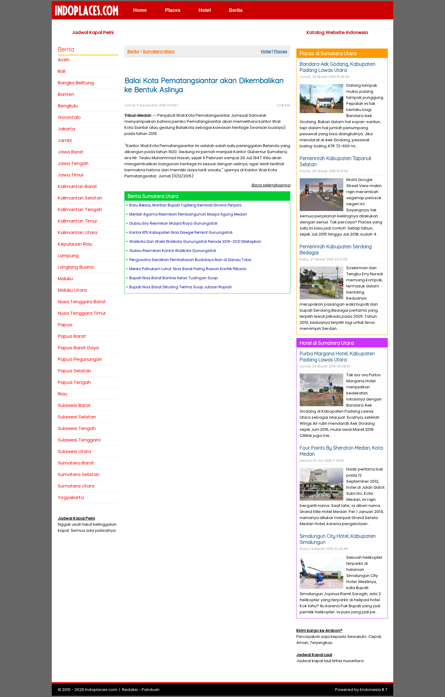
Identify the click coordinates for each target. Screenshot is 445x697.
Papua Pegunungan (80, 359)
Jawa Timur (71, 175)
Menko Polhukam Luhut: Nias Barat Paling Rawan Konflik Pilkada (187, 268)
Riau (62, 393)
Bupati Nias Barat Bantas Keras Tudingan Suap (173, 277)
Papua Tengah (74, 382)
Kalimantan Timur (77, 221)
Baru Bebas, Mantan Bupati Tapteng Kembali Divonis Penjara (185, 205)
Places (172, 10)
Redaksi (130, 689)
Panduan (151, 689)
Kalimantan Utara (77, 232)
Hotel (205, 10)
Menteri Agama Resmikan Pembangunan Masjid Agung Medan (188, 214)
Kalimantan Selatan (80, 198)
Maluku (65, 278)
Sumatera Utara (76, 486)
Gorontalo (69, 117)
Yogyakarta (71, 497)
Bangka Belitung (76, 82)
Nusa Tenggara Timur (82, 313)
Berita (235, 10)
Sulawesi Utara (74, 451)
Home (140, 10)
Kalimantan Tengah (80, 209)
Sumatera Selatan (78, 474)
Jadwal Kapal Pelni (93, 32)
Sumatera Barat (76, 463)
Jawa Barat (71, 152)
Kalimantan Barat (77, 186)
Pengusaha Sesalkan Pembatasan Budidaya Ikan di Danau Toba (190, 259)
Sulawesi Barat (74, 405)
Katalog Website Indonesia (337, 32)
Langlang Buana (76, 267)
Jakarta (66, 129)
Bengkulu (68, 105)
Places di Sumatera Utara (328, 53)
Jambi (65, 140)
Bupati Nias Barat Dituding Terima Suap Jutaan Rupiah (180, 287)
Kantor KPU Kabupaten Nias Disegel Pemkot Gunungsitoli (180, 232)
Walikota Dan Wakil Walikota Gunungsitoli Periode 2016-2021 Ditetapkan (195, 241)
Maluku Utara (72, 290)
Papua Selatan (74, 370)
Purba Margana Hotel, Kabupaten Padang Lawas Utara (337, 356)
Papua (65, 324)
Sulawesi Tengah (77, 428)
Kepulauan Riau (75, 244)
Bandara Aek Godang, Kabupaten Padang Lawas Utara (337, 67)
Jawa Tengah (73, 163)
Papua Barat (72, 336)
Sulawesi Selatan (77, 417)
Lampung (68, 255)
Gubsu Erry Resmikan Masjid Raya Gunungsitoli (173, 223)
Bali (61, 71)
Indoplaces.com (101, 689)
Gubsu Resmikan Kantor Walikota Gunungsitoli (172, 250)
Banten (66, 94)
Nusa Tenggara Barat (82, 301)
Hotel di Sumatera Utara (327, 343)
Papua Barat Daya (78, 347)
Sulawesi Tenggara (79, 440)
